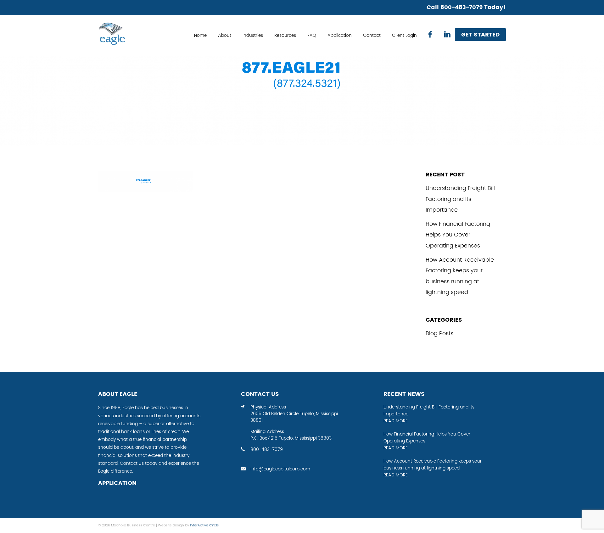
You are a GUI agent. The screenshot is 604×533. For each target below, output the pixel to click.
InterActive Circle (204, 525)
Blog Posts (439, 333)
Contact (372, 35)
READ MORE (395, 421)
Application (339, 35)
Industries (253, 35)
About (224, 35)
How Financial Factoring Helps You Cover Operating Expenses (458, 234)
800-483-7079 (266, 449)
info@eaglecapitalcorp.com (280, 469)
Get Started (480, 34)
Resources (285, 35)
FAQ (311, 35)
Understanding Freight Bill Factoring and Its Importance (460, 199)
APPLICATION (117, 483)
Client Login (404, 35)
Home (200, 35)
